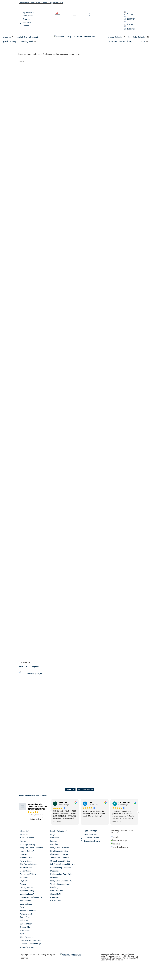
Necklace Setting (27, 890)
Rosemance (25, 930)
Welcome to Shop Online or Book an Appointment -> (41, 2)
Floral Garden (26, 867)
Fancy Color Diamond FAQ (61, 880)
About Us (24, 831)
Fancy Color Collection (59, 847)
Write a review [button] (35, 819)
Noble (22, 933)
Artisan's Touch (26, 913)
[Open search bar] (114, 12)
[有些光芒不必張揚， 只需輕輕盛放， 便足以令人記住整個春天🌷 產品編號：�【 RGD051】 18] (64, 697)
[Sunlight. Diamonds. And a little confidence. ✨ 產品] (95, 749)
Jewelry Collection (57, 831)
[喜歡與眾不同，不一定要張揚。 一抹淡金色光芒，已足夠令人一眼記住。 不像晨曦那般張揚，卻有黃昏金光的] (33, 753)
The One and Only (27, 864)
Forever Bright (26, 861)
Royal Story (24, 880)
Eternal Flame (25, 900)
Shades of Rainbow (28, 910)
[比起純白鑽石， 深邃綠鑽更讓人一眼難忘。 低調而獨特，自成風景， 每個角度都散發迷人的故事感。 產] (125, 700)
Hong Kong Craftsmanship (31, 897)
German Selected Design (30, 943)
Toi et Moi (24, 877)
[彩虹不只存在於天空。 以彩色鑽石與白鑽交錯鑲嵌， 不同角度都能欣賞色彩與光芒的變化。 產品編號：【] (64, 751)
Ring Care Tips (56, 890)
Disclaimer (44, 966)
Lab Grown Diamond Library (62, 864)
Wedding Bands (26, 894)
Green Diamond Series (60, 861)
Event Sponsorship (27, 844)
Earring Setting (26, 887)
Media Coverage (27, 837)
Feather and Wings (28, 874)
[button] (8, 37)
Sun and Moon (26, 923)
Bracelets (54, 844)
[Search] (138, 61)
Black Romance (26, 937)
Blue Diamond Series (59, 854)
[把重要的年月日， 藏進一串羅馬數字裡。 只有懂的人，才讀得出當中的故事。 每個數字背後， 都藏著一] (95, 704)
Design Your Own (27, 947)
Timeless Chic (26, 857)
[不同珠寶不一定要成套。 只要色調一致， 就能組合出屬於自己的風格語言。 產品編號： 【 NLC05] (125, 758)
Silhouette (24, 920)
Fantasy (23, 884)
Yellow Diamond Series (59, 857)
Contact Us (54, 894)
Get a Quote (55, 900)
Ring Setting (25, 854)
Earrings (53, 841)
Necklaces (54, 837)
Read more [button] (57, 821)
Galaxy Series (25, 870)
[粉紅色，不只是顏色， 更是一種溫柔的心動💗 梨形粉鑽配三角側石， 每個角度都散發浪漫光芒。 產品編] (33, 699)
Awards (23, 841)
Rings (52, 834)
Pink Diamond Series (59, 851)
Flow (22, 907)
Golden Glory (25, 927)
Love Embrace (26, 904)
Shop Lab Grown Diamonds (31, 847)
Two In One (25, 917)
